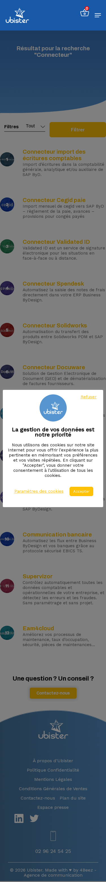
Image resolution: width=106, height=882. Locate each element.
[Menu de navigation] (98, 15)
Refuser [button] (88, 396)
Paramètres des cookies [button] (39, 491)
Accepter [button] (81, 491)
